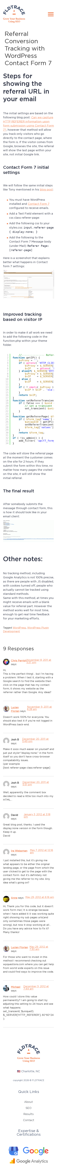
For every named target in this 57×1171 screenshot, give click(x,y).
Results (28, 1114)
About (28, 1101)
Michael (15, 987)
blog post (46, 189)
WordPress (19, 627)
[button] (51, 14)
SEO (28, 1108)
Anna (14, 897)
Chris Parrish (18, 660)
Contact (28, 1120)
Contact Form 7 (38, 203)
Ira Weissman (19, 850)
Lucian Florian (19, 947)
